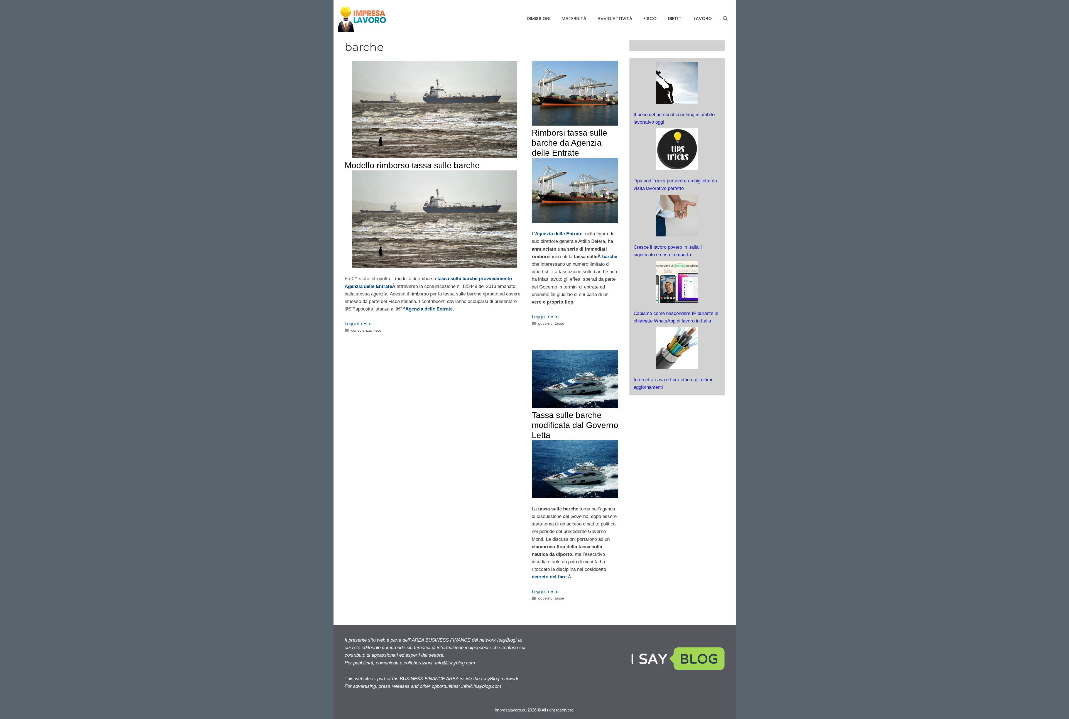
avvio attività (614, 18)
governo (545, 323)
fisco (650, 18)
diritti (675, 18)
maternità (574, 18)
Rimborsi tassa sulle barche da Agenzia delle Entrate (569, 142)
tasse (559, 323)
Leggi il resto (358, 323)
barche (609, 256)
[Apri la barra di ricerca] (725, 19)
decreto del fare (549, 576)
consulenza (361, 330)
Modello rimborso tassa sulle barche (412, 165)
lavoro (703, 18)
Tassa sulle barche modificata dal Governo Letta (575, 425)
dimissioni (538, 18)
